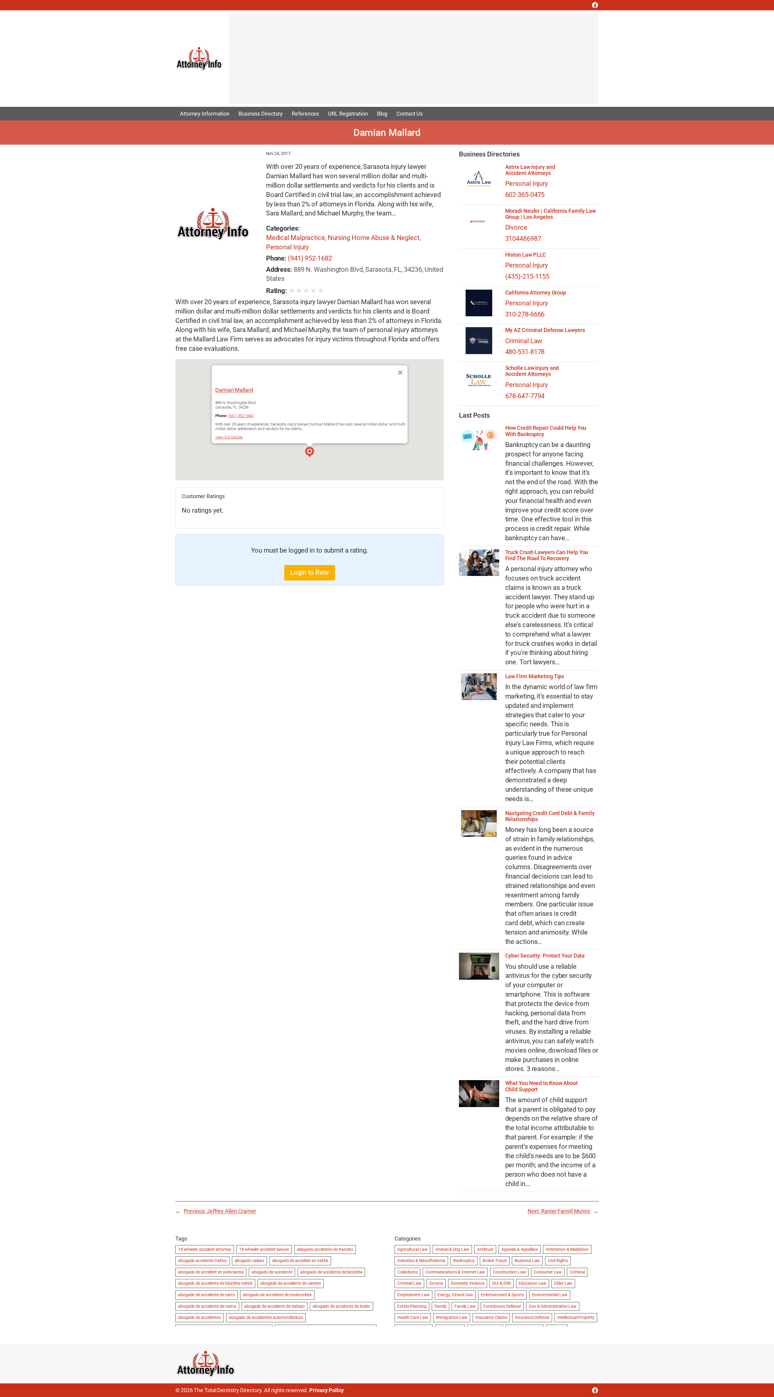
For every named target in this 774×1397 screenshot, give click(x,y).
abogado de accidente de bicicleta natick (215, 1283)
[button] (309, 453)
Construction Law (509, 1272)
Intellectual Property (575, 1317)
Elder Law (563, 1283)
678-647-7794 (525, 396)
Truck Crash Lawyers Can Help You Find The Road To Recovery (546, 555)
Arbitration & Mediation (567, 1249)
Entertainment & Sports (502, 1294)
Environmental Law (549, 1294)
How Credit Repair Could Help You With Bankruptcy (546, 431)
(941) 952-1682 (310, 258)
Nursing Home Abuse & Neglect (373, 238)
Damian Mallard (234, 390)
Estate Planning (412, 1306)
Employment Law (413, 1294)
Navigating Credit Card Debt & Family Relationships (550, 816)
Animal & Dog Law (452, 1249)
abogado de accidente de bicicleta (331, 1272)
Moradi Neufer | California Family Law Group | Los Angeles (550, 214)
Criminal (577, 1272)
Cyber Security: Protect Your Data (545, 956)
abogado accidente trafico (202, 1260)
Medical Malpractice (295, 238)
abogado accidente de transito (325, 1249)
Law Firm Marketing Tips (534, 676)
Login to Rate (309, 572)
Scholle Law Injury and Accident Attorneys (532, 371)
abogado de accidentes (199, 1317)
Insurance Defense (532, 1317)
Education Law (533, 1283)
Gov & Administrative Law (553, 1306)
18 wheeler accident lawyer (264, 1249)
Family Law (465, 1306)
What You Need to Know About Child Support (541, 1086)
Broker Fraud (495, 1260)
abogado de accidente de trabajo (274, 1306)
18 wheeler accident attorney (204, 1249)
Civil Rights (558, 1260)
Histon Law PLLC (525, 255)
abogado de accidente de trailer (341, 1306)
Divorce (516, 227)
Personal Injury (287, 247)
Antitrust (485, 1249)
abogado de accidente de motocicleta (277, 1294)
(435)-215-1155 (527, 276)
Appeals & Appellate (519, 1249)
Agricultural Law (412, 1249)
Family (440, 1306)
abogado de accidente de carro (206, 1294)
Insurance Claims (491, 1317)
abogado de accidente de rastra (207, 1306)
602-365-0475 (525, 195)
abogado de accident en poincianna (211, 1272)
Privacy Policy (326, 1390)
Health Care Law (412, 1317)
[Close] (400, 372)
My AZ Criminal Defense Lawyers (545, 330)
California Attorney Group (535, 293)
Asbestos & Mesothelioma (421, 1260)
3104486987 (523, 238)
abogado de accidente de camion (290, 1283)
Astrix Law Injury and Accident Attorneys (530, 170)
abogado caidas (250, 1260)
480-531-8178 (525, 352)
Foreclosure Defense (502, 1306)
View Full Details (229, 437)
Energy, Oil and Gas (455, 1294)
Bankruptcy (464, 1260)
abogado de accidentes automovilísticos (266, 1317)
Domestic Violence (467, 1283)
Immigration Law (452, 1317)
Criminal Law (524, 341)
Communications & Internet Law (455, 1272)
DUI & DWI (501, 1283)
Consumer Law (548, 1272)
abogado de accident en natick (300, 1260)
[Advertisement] (410, 61)
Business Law (527, 1260)
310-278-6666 (525, 314)
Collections (407, 1272)
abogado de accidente (272, 1272)
